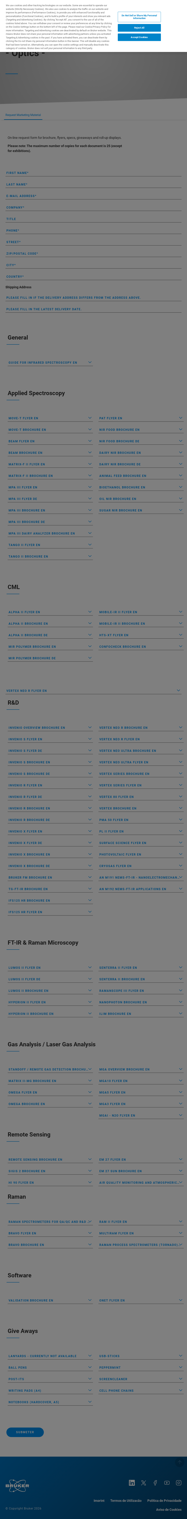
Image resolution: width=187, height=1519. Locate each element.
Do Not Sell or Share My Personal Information (139, 17)
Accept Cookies (139, 37)
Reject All (139, 27)
